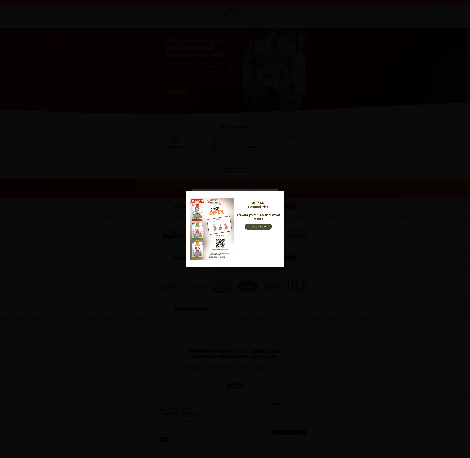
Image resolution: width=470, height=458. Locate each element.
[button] (281, 194)
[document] (235, 229)
